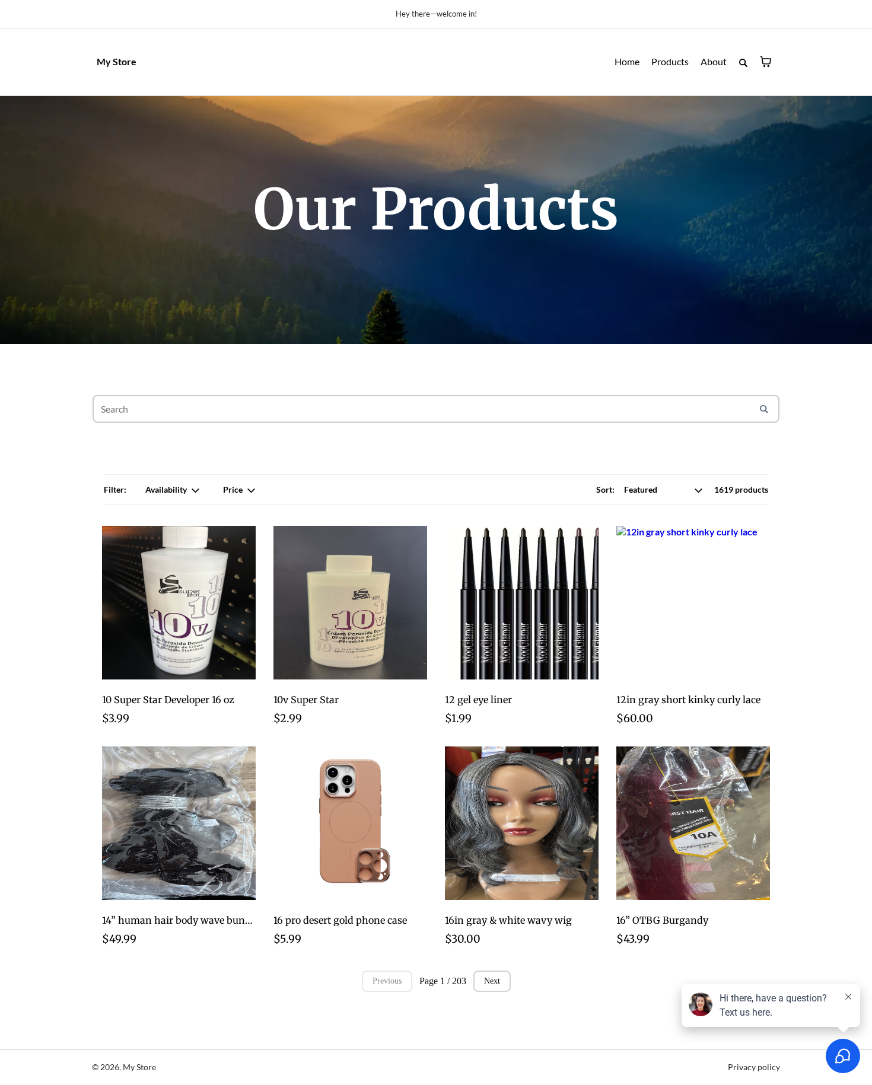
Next (492, 980)
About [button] (714, 61)
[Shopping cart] (766, 62)
